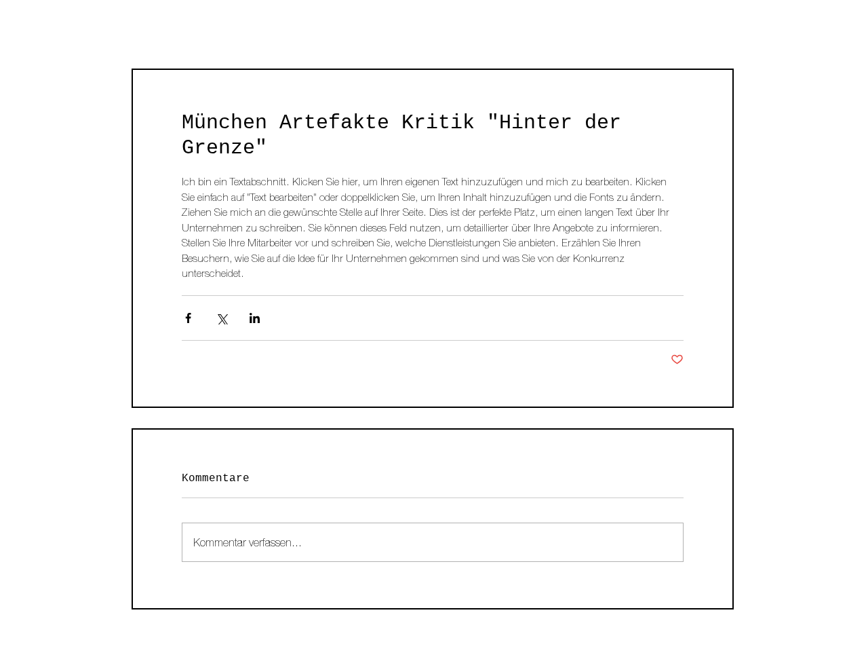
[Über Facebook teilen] (188, 318)
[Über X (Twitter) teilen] (221, 318)
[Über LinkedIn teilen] (254, 318)
